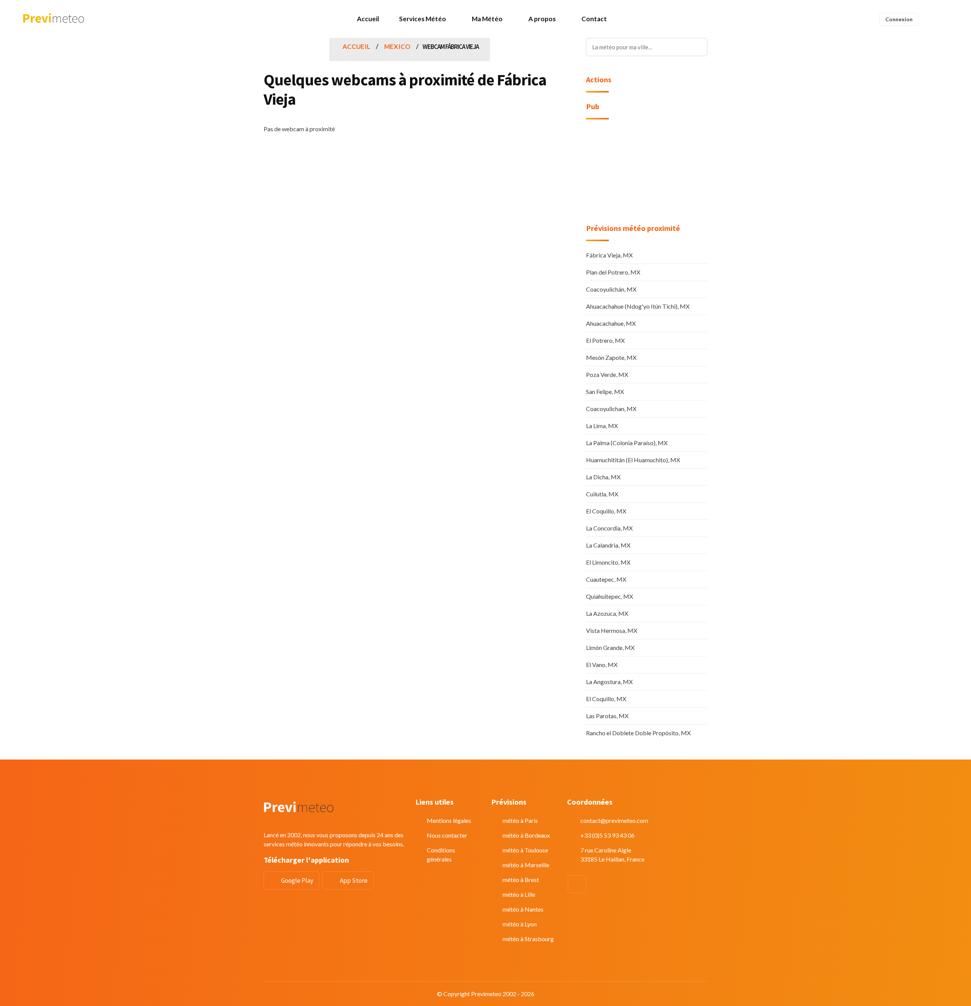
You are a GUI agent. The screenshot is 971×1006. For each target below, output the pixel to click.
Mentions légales (449, 820)
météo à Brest (521, 879)
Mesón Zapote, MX (611, 357)
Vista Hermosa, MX (611, 630)
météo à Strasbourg (528, 938)
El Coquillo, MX (606, 511)
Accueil (368, 19)
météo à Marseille (526, 864)
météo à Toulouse (525, 850)
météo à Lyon (520, 924)
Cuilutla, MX (602, 494)
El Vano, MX (601, 664)
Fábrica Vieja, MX (609, 255)
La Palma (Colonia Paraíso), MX (627, 442)
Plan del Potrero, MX (613, 272)
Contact (594, 19)
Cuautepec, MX (606, 579)
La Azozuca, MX (607, 613)
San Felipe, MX (605, 391)
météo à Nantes (523, 909)
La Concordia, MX (609, 528)
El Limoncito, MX (608, 562)
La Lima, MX (602, 425)
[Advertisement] (646, 176)
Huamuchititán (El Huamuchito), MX (633, 459)
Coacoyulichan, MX (611, 408)
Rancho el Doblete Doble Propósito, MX (638, 732)
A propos (542, 19)
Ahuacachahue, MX (611, 323)
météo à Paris (520, 820)
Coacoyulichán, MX (611, 289)
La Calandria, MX (608, 545)
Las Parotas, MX (607, 715)
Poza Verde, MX (607, 374)
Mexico (397, 46)
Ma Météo (487, 19)
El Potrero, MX (605, 340)
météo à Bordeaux (526, 835)
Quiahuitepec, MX (609, 596)
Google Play (297, 880)
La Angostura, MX (609, 681)
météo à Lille (519, 894)
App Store (354, 880)
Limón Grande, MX (610, 647)
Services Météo (422, 19)
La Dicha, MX (603, 476)
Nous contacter (447, 835)
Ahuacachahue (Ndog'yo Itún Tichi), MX (638, 306)
